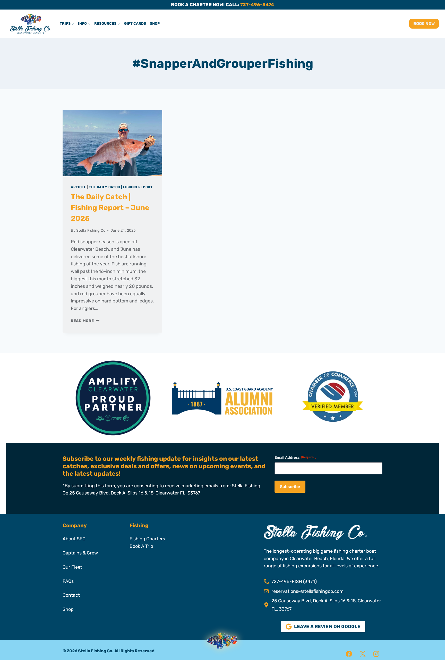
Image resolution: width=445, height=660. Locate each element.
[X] (362, 654)
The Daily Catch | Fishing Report (120, 187)
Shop (155, 23)
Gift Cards (135, 23)
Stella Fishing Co (90, 230)
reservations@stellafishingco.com (307, 591)
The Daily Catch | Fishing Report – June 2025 (110, 208)
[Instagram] (376, 654)
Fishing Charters (147, 539)
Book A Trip (141, 546)
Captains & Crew (80, 553)
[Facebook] (349, 654)
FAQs (68, 581)
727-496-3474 (257, 4)
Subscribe (290, 486)
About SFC (74, 539)
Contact (71, 595)
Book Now (424, 23)
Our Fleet (72, 567)
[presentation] (112, 143)
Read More (85, 321)
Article (78, 187)
